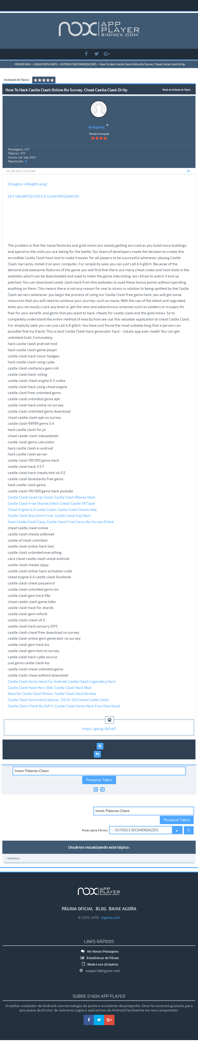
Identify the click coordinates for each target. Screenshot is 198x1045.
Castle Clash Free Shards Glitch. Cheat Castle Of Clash (51, 503)
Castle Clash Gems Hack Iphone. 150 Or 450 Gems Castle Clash (58, 699)
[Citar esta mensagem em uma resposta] (97, 754)
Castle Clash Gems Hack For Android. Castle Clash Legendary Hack (62, 681)
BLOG (101, 908)
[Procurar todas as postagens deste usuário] (100, 746)
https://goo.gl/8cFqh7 (99, 729)
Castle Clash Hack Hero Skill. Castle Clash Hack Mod (49, 687)
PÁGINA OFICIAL (77, 908)
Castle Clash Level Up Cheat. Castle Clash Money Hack (51, 497)
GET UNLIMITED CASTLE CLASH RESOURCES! (43, 196)
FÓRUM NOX (22, 64)
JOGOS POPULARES (45, 64)
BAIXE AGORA (122, 908)
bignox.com (109, 917)
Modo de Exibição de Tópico (176, 89)
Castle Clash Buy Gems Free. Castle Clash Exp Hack (49, 515)
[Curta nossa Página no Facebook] (86, 54)
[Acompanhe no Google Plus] (107, 54)
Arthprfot (96, 127)
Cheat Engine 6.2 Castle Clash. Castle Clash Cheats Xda (52, 509)
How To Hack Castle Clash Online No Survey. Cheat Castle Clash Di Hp (142, 64)
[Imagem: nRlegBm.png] (27, 184)
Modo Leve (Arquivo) (102, 964)
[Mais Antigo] (96, 789)
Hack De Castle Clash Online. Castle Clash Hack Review (52, 693)
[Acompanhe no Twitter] (96, 54)
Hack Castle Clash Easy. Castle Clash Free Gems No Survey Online (61, 521)
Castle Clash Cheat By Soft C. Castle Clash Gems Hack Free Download (64, 706)
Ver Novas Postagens (102, 951)
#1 (188, 171)
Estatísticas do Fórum (102, 958)
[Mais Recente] (102, 789)
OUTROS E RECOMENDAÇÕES (78, 64)
